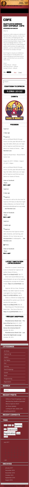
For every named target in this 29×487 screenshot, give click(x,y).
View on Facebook (8, 180)
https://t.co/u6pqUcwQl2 (10, 274)
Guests (6, 372)
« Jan (5, 460)
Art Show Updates (11, 406)
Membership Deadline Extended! (15, 401)
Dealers (6, 357)
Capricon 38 (7, 354)
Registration (7, 382)
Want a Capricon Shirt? (12, 404)
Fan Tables (7, 360)
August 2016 (9, 480)
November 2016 (10, 473)
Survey (18, 433)
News (5, 375)
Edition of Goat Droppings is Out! (15, 399)
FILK (5, 363)
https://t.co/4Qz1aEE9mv (10, 295)
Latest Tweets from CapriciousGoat (14, 262)
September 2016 (10, 477)
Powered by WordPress (10, 486)
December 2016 (10, 470)
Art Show (6, 351)
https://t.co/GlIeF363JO (14, 284)
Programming (8, 378)
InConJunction (7, 238)
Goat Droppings (16, 317)
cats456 (23, 486)
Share (5, 183)
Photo (7, 245)
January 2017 (9, 468)
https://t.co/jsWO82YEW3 (10, 311)
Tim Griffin (6, 436)
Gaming (6, 366)
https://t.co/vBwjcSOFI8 (10, 304)
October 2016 (9, 475)
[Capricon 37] (14, 2)
